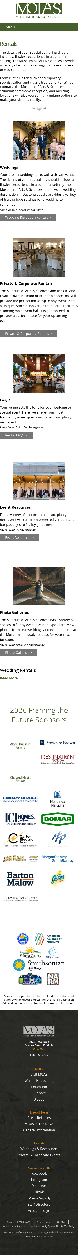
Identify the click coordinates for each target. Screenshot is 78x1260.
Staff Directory (39, 1204)
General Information (39, 1130)
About (39, 1099)
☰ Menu (8, 27)
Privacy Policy (43, 1221)
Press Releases (39, 1117)
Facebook (39, 1173)
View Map (39, 1049)
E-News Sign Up (39, 1198)
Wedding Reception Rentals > (28, 217)
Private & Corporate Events (39, 1155)
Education (39, 1087)
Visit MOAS (39, 1074)
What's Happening (39, 1080)
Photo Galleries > (18, 652)
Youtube (39, 1185)
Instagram (39, 1179)
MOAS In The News (39, 1124)
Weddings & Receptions (39, 1148)
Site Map (61, 1221)
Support (39, 1093)
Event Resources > (19, 537)
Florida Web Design (65, 1226)
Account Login (39, 1210)
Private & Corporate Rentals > (28, 333)
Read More (9, 678)
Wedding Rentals (18, 670)
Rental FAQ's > (16, 435)
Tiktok (39, 1192)
